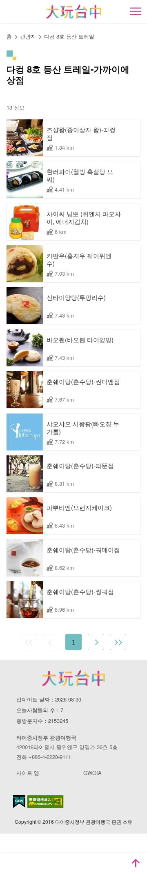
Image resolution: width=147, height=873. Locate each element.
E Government (19, 801)
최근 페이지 (118, 642)
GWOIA (92, 773)
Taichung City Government (73, 678)
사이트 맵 (27, 773)
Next (96, 642)
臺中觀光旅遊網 (73, 12)
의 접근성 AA (45, 801)
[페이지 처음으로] (135, 863)
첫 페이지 (29, 642)
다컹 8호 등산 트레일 (69, 36)
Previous (51, 642)
